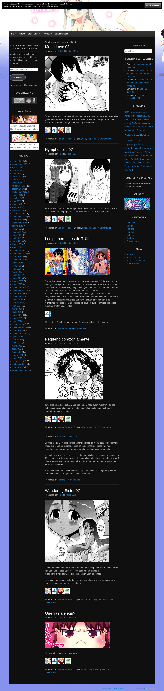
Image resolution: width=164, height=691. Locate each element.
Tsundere (148, 166)
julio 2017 (16, 198)
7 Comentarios (104, 228)
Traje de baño (132, 166)
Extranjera (86, 599)
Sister (149, 159)
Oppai (148, 152)
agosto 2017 (17, 195)
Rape (127, 159)
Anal (84, 139)
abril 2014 (16, 312)
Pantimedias (135, 155)
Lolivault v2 (140, 688)
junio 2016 (17, 232)
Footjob (127, 130)
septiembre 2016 (19, 223)
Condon (146, 120)
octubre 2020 (18, 161)
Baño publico (135, 112)
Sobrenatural (129, 163)
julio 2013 (16, 340)
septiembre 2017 (19, 192)
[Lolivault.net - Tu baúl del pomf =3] (24, 122)
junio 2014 (17, 306)
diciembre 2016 (19, 213)
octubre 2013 (18, 330)
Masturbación (146, 148)
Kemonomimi (136, 140)
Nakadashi (140, 152)
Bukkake (147, 116)
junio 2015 (17, 269)
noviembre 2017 (19, 186)
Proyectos (47, 34)
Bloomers (143, 112)
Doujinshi (131, 223)
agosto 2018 (17, 167)
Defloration (138, 123)
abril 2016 (16, 238)
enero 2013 (17, 358)
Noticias (61, 480)
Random (130, 232)
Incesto (144, 134)
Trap (89, 139)
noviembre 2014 (19, 290)
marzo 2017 (17, 210)
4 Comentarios (73, 480)
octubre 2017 (18, 189)
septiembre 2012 (19, 370)
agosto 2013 (17, 337)
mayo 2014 (17, 309)
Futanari (133, 131)
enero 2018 (17, 183)
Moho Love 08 (57, 47)
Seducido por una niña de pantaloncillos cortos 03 (139, 83)
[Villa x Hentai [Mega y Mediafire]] (137, 209)
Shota (110, 599)
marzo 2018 (17, 177)
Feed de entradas (135, 257)
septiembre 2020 (19, 164)
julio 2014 (16, 303)
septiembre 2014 (19, 297)
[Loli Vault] (82, 30)
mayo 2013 (17, 346)
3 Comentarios (104, 139)
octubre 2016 (18, 220)
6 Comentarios (81, 328)
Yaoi (94, 139)
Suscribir (17, 77)
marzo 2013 (17, 352)
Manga (61, 139)
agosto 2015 (17, 263)
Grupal (91, 669)
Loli (94, 228)
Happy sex (87, 228)
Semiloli (134, 159)
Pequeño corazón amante (67, 339)
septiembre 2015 (19, 260)
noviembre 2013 (19, 327)
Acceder (130, 254)
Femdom (150, 127)
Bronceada (138, 116)
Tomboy (147, 163)
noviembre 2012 (19, 364)
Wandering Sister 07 (62, 490)
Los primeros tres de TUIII (67, 239)
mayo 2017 (17, 204)
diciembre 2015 (19, 250)
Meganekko (130, 152)
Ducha (147, 123)
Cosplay (127, 123)
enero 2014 (17, 321)
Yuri (131, 169)
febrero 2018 (17, 180)
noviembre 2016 (19, 217)
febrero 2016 (17, 244)
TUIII (60, 51)
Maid (138, 148)
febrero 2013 (17, 355)
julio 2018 (16, 170)
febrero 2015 (17, 281)
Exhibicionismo (130, 127)
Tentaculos (140, 163)
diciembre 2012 (19, 361)
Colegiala (130, 119)
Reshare (69, 328)
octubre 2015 (18, 257)
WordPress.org (133, 264)
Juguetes (127, 140)
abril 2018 (16, 173)
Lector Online (34, 34)
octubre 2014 (18, 293)
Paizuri (126, 156)
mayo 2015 (17, 272)
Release (69, 139)
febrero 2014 (17, 318)
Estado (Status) (61, 34)
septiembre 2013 (19, 333)
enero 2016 (17, 247)
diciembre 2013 (19, 324)
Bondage (128, 116)
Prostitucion (146, 155)
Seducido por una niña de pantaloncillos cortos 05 (139, 73)
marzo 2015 (17, 278)
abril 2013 (16, 349)
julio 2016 (16, 229)
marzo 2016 (17, 241)
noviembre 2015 (19, 253)
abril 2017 (16, 207)
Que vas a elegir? (60, 613)
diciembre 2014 (19, 287)
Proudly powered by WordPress (114, 688)
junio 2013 (17, 343)
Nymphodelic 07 (59, 149)
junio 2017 (17, 201)
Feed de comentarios (136, 260)
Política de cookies (52, 6)
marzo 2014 (17, 315)
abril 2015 (16, 275)
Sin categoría (133, 241)
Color (84, 669)
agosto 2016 (17, 226)
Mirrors (21, 34)
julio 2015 (16, 266)
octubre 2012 (18, 367)
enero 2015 (17, 284)
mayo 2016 (17, 235)
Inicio (13, 34)
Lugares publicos (133, 144)
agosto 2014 (17, 300)
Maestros (130, 148)
